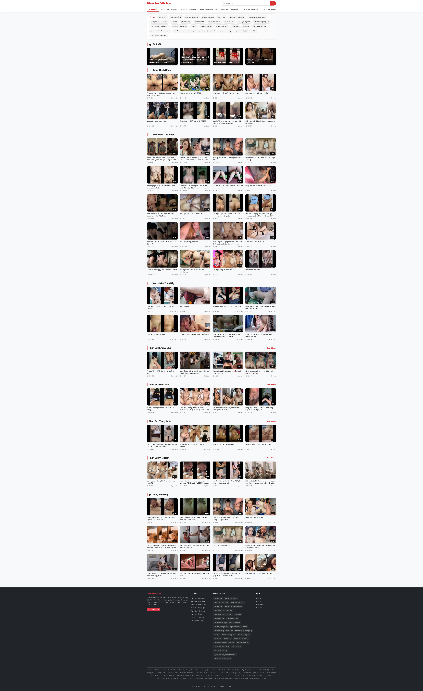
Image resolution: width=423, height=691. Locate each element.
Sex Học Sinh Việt (197, 621)
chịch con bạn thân (191, 17)
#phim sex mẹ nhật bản (238, 627)
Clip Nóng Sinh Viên (198, 617)
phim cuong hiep (221, 26)
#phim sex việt (218, 619)
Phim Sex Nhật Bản (188, 9)
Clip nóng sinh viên (242, 678)
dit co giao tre (229, 22)
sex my (193, 26)
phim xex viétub (176, 17)
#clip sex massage (237, 602)
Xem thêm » (271, 348)
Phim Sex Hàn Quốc (251, 9)
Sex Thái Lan (214, 673)
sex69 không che (206, 26)
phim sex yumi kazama (236, 17)
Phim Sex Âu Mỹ (269, 9)
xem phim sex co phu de (257, 17)
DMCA (258, 601)
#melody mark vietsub (221, 647)
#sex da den (217, 598)
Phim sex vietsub (228, 678)
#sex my (216, 635)
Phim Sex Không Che (208, 9)
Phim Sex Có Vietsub (186, 673)
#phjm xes (227, 639)
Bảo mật (259, 608)
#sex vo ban (217, 607)
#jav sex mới (236, 647)
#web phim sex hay (220, 651)
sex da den (162, 17)
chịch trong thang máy (179, 26)
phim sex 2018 (199, 22)
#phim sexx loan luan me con (223, 643)
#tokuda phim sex (243, 643)
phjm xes (246, 26)
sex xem (174, 22)
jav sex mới (211, 31)
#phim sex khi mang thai (222, 659)
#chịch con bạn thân (220, 602)
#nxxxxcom (217, 639)
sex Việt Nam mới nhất (259, 678)
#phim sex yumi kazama (233, 607)
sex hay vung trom (244, 22)
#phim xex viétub (231, 598)
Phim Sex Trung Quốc (230, 9)
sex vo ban (221, 17)
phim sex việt (185, 22)
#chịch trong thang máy (243, 631)
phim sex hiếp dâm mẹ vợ (159, 26)
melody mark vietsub (196, 31)
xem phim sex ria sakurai (159, 22)
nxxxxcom (235, 26)
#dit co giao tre (234, 623)
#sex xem (238, 615)
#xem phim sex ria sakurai (222, 615)
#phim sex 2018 (232, 619)
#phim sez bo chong (241, 639)
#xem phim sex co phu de (222, 610)
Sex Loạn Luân (160, 673)
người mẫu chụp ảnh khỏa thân (245, 31)
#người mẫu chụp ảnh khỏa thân (224, 655)
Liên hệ (259, 598)
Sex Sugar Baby (235, 673)
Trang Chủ (153, 9)
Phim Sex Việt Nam (160, 3)
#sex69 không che (228, 635)
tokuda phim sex (179, 31)
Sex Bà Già (224, 673)
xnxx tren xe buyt (214, 22)
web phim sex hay (225, 31)
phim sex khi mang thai (158, 35)
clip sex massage (208, 17)
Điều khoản (260, 605)
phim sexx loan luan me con (160, 31)
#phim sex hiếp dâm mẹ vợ (223, 631)
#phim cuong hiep (244, 635)
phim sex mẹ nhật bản (261, 22)
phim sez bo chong (259, 26)
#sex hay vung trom (220, 627)
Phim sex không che (213, 678)
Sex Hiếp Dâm (172, 673)
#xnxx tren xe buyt (220, 623)
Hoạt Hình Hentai (201, 673)
